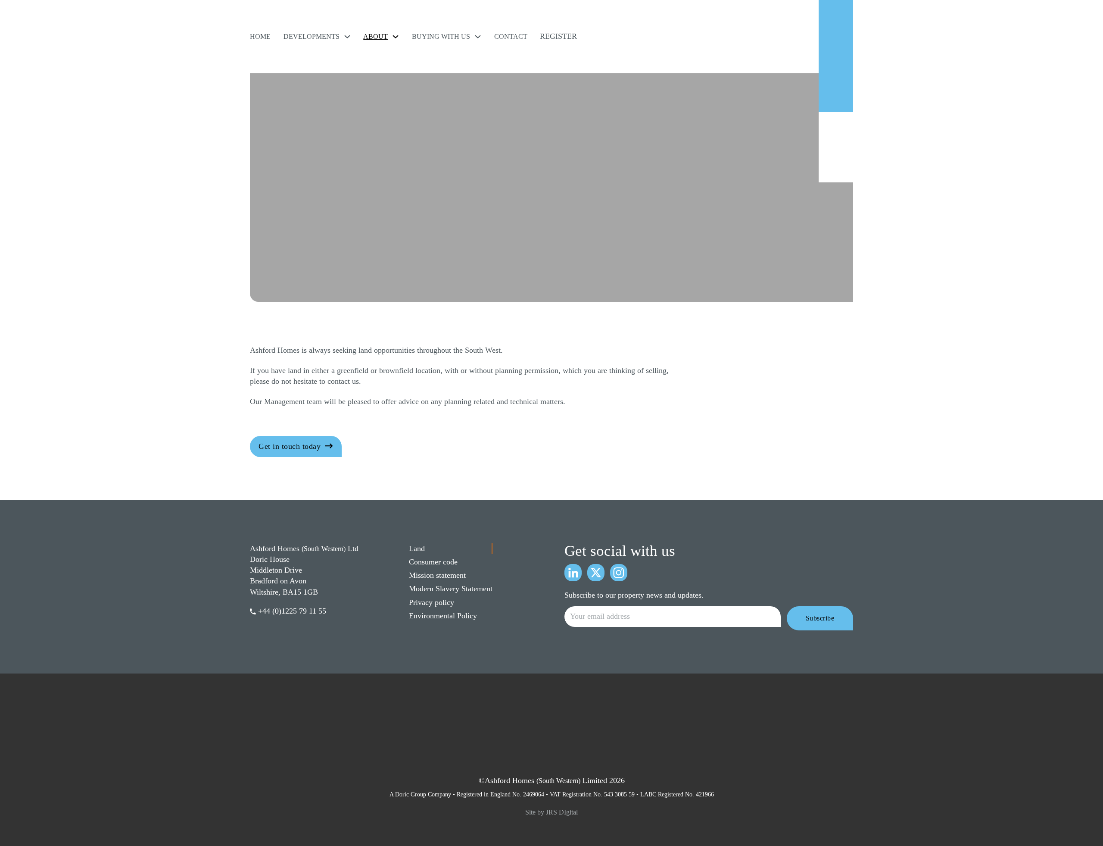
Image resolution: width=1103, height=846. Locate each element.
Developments (312, 36)
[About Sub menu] (395, 36)
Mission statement (437, 575)
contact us (343, 381)
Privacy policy (431, 602)
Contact (510, 36)
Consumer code (433, 562)
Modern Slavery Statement (450, 588)
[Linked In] (573, 572)
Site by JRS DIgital (551, 812)
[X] (595, 572)
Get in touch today (290, 446)
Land (417, 548)
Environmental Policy (443, 615)
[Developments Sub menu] (347, 36)
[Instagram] (618, 572)
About (375, 36)
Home (260, 36)
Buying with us (441, 36)
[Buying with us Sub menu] (477, 36)
